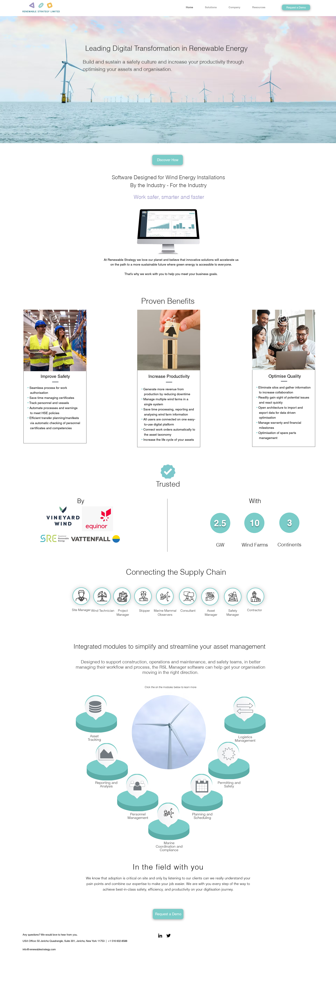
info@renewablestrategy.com (39, 949)
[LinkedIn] (160, 935)
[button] (214, 7)
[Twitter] (168, 935)
